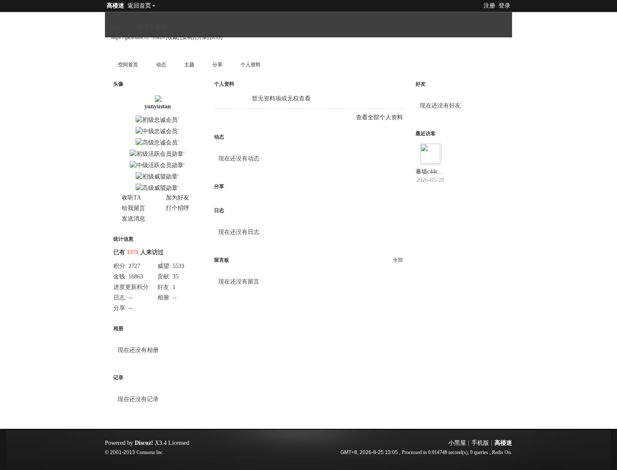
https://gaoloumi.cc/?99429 (138, 37)
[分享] (202, 37)
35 (175, 276)
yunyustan (157, 106)
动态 (161, 65)
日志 (219, 210)
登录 (504, 6)
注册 (489, 6)
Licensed (178, 443)
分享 (217, 65)
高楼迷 (115, 6)
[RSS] (216, 37)
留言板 (221, 260)
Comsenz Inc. (150, 452)
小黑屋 (457, 443)
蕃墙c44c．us (432, 171)
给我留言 (133, 208)
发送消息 (133, 218)
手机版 (480, 443)
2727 (134, 266)
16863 (135, 276)
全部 (398, 260)
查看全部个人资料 (379, 117)
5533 (178, 266)
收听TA (131, 197)
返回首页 (139, 6)
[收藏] (172, 37)
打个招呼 (177, 208)
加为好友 (177, 197)
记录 (118, 378)
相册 (118, 328)
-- (130, 297)
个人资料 (251, 65)
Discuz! (144, 443)
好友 (421, 84)
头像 (118, 84)
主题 (189, 65)
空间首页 (128, 65)
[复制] (187, 37)
